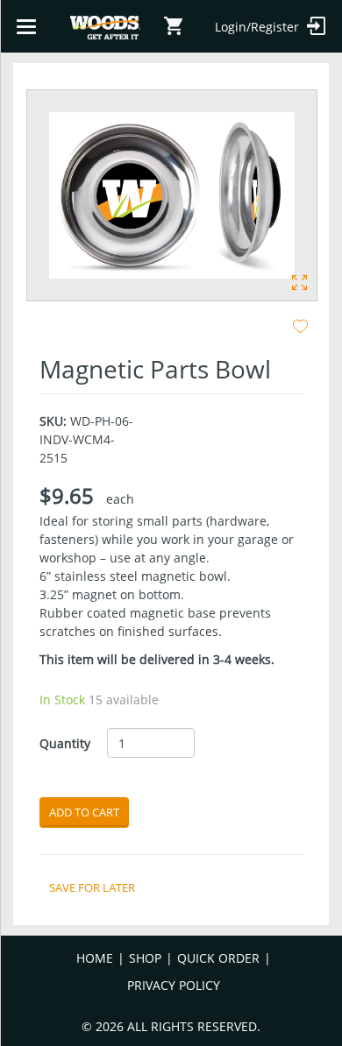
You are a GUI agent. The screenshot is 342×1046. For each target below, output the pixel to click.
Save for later (92, 887)
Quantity (64, 743)
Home (94, 958)
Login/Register (259, 26)
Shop (145, 958)
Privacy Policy (173, 985)
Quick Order (218, 958)
